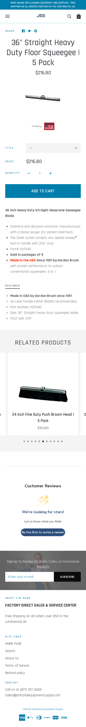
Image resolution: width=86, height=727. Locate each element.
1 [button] (24, 441)
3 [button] (32, 441)
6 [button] (43, 441)
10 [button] (58, 441)
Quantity (12, 173)
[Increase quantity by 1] (50, 173)
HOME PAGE (13, 643)
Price (9, 161)
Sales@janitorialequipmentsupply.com (32, 695)
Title (9, 147)
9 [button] (54, 441)
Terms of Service (17, 665)
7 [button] (47, 441)
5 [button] (39, 441)
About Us (12, 658)
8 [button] (50, 441)
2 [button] (28, 441)
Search (10, 650)
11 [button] (62, 441)
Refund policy (15, 672)
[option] (43, 98)
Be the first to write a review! (43, 532)
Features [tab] (12, 285)
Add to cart (43, 191)
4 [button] (35, 441)
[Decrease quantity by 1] (29, 173)
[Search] (69, 16)
